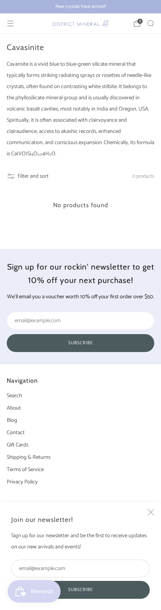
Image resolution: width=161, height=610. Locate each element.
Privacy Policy (22, 481)
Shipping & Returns (29, 457)
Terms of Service (25, 469)
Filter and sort (33, 176)
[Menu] (10, 23)
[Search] (150, 23)
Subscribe (80, 589)
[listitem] (80, 6)
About (14, 408)
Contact (16, 432)
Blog (12, 420)
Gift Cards (17, 445)
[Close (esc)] (151, 512)
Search (14, 395)
